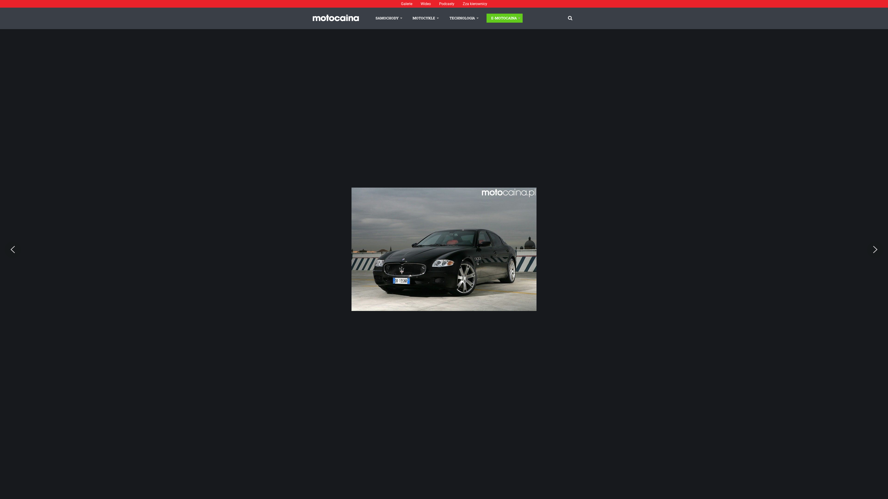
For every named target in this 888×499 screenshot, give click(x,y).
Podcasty (446, 4)
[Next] (875, 249)
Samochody (387, 18)
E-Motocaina (504, 18)
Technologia (462, 18)
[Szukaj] (570, 18)
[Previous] (13, 249)
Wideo (426, 4)
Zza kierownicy (475, 4)
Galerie (406, 4)
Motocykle (424, 18)
